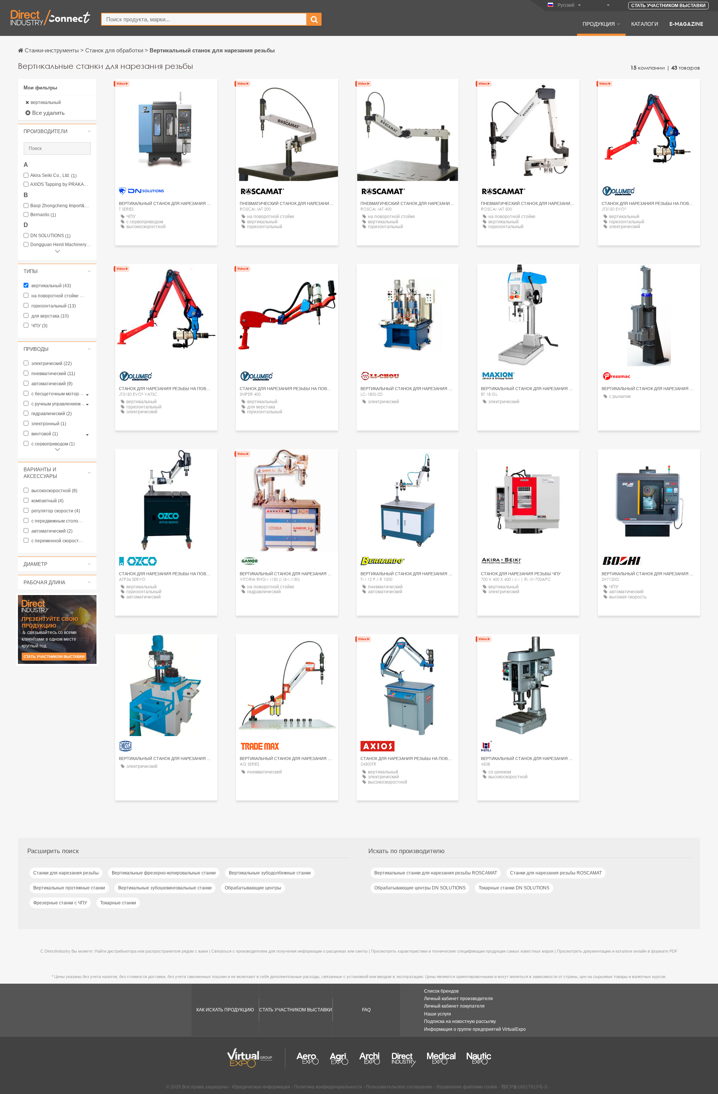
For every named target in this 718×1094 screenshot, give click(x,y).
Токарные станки (118, 902)
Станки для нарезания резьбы (66, 873)
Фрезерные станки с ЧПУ (60, 902)
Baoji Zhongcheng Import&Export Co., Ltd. (60, 206)
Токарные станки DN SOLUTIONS (514, 888)
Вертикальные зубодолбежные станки (270, 873)
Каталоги (644, 23)
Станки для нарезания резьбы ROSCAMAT (556, 873)
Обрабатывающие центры (253, 888)
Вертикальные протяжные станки (69, 888)
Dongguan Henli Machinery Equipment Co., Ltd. (60, 245)
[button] (57, 131)
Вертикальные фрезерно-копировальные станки (164, 873)
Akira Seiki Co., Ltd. (53, 175)
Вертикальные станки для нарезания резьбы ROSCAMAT (435, 873)
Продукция (599, 23)
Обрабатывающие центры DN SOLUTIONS (420, 888)
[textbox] (204, 19)
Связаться (166, 91)
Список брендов (441, 991)
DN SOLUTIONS (50, 236)
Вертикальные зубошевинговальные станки (165, 888)
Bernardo (43, 215)
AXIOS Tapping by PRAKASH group (60, 184)
